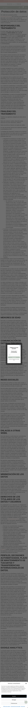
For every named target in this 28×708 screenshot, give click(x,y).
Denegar (14, 699)
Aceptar (14, 696)
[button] (26, 683)
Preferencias (14, 703)
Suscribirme (14, 357)
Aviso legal (23, 706)
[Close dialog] (19, 345)
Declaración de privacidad (15, 706)
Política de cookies (6, 706)
